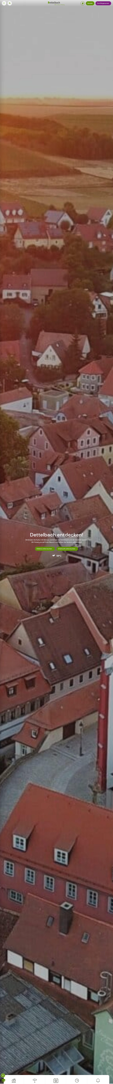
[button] (3, 1080)
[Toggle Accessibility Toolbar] (3, 1075)
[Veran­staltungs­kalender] (56, 1080)
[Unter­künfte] (13, 1080)
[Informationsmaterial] (98, 1080)
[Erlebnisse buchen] (35, 1080)
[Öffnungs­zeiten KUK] (77, 1080)
